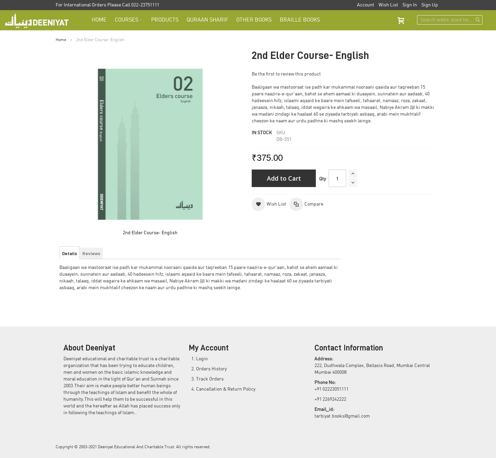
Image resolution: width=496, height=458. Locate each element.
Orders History (211, 369)
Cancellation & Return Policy (225, 389)
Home (61, 40)
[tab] (69, 253)
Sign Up (429, 5)
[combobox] (450, 20)
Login (202, 359)
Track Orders (210, 379)
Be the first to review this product (286, 74)
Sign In (410, 5)
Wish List (388, 5)
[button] (269, 204)
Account (365, 5)
